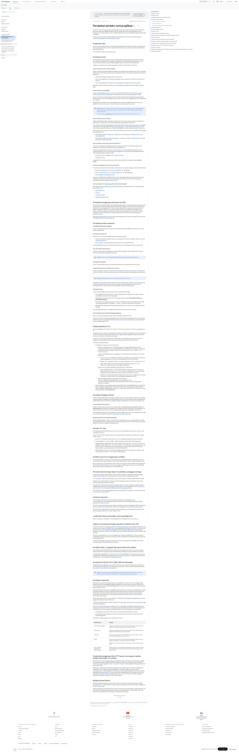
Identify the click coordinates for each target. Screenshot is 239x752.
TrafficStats (112, 554)
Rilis (10, 8)
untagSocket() (104, 510)
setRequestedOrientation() (99, 603)
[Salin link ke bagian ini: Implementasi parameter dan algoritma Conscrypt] (120, 268)
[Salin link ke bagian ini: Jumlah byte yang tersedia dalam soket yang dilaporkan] (134, 516)
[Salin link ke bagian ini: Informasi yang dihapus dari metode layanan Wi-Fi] (120, 165)
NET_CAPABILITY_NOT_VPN (130, 528)
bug (122, 212)
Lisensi (23, 749)
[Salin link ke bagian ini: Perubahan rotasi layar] (110, 580)
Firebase (45, 743)
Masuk (236, 1)
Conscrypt (127, 270)
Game (56, 726)
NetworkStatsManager (124, 554)
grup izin (107, 93)
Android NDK (168, 734)
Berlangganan (222, 749)
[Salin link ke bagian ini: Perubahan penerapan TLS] (107, 234)
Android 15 (131, 730)
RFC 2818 (95, 459)
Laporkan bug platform (206, 726)
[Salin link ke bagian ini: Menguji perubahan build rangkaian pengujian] (118, 417)
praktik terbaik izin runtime (110, 114)
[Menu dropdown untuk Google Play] (57, 1)
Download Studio (168, 732)
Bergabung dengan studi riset (208, 732)
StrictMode (98, 478)
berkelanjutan (118, 79)
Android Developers (96, 21)
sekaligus (127, 83)
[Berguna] (143, 21)
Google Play (53, 1)
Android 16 (131, 728)
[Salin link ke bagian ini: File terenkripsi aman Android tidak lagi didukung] (122, 313)
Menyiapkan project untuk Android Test (122, 414)
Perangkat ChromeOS (96, 730)
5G (55, 736)
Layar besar (94, 726)
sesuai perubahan (119, 83)
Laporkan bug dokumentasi (207, 728)
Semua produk (64, 743)
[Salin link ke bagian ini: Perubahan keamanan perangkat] (113, 226)
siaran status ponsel (130, 125)
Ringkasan (3, 8)
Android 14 (131, 732)
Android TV (94, 734)
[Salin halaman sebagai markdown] (138, 26)
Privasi (56, 734)
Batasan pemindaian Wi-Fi (119, 147)
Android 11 (131, 738)
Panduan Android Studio (170, 726)
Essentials (15, 1)
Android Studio (229, 1)
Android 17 (131, 726)
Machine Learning (58, 728)
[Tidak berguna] (145, 21)
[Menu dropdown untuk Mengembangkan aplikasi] (47, 1)
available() (100, 518)
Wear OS (93, 728)
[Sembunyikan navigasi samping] (15, 750)
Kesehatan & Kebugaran (59, 730)
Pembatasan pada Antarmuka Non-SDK (101, 216)
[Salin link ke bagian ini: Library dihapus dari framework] (110, 404)
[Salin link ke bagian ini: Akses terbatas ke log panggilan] (111, 90)
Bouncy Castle (109, 272)
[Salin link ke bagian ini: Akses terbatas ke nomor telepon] (112, 118)
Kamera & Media (58, 732)
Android (19, 726)
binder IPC (136, 501)
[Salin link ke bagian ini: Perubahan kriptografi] (107, 262)
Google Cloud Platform (54, 743)
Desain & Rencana (26, 1)
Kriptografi (133, 309)
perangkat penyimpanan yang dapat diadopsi (125, 319)
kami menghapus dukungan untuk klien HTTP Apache (113, 661)
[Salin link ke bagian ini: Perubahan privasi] (107, 57)
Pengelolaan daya (112, 51)
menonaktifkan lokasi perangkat (109, 186)
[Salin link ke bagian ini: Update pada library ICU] (111, 326)
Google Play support (206, 730)
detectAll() (98, 488)
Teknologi (17, 8)
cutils (106, 555)
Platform (4, 5)
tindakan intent (111, 134)
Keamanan (20, 730)
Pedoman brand (29, 749)
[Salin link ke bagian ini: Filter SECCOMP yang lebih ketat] (111, 249)
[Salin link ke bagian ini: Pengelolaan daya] (106, 43)
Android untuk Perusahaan (23, 728)
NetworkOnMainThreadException (115, 486)
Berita (19, 734)
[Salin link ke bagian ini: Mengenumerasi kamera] (111, 680)
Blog (63, 1)
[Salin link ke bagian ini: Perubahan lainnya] (103, 289)
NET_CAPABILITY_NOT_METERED (110, 531)
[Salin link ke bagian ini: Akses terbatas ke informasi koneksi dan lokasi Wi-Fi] (122, 143)
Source (19, 732)
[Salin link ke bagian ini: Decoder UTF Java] (107, 428)
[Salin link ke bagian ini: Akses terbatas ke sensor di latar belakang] (116, 69)
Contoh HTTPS (139, 245)
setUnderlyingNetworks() (127, 535)
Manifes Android (127, 602)
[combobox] (205, 1)
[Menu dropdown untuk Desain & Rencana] (31, 1)
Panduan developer (169, 728)
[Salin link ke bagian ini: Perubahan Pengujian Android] (115, 395)
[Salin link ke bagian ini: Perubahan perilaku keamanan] (115, 223)
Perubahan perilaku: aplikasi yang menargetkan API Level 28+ (106, 38)
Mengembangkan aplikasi (40, 1)
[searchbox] (8, 12)
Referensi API (168, 730)
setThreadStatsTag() (98, 501)
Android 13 (131, 734)
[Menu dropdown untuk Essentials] (19, 1)
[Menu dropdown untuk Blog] (66, 1)
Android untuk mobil (96, 732)
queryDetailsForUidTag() (136, 506)
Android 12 (131, 736)
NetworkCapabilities (123, 526)
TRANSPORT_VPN (109, 528)
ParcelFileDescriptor (104, 503)
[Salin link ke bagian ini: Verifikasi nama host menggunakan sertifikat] (126, 457)
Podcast (19, 738)
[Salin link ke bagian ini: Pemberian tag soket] (109, 497)
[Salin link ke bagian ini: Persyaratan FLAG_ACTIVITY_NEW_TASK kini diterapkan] (134, 562)
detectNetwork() (140, 486)
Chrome (39, 743)
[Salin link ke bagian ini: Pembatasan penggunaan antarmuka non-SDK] (127, 202)
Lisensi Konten (124, 702)
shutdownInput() (134, 518)
